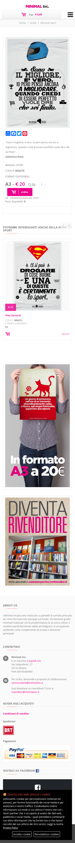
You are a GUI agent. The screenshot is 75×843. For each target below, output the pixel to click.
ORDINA (66, 333)
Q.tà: (32, 184)
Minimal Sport (48, 22)
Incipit (33, 22)
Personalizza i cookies (47, 834)
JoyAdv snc (35, 660)
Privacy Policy (10, 827)
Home (22, 22)
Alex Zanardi (13, 315)
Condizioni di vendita (16, 713)
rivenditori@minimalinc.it (25, 692)
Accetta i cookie (22, 834)
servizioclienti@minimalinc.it (27, 682)
